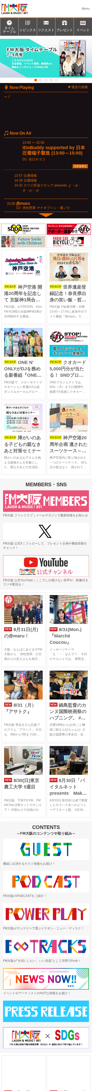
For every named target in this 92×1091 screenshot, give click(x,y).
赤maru (23, 203)
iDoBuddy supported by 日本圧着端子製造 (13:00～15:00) (53, 150)
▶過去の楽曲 (78, 87)
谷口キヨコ (37, 159)
